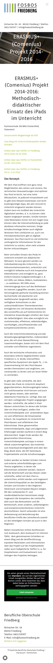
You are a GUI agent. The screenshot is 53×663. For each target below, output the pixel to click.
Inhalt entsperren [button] (26, 592)
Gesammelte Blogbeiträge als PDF (21, 135)
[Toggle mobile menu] (47, 4)
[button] (5, 658)
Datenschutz (32, 653)
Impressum (21, 653)
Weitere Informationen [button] (26, 597)
